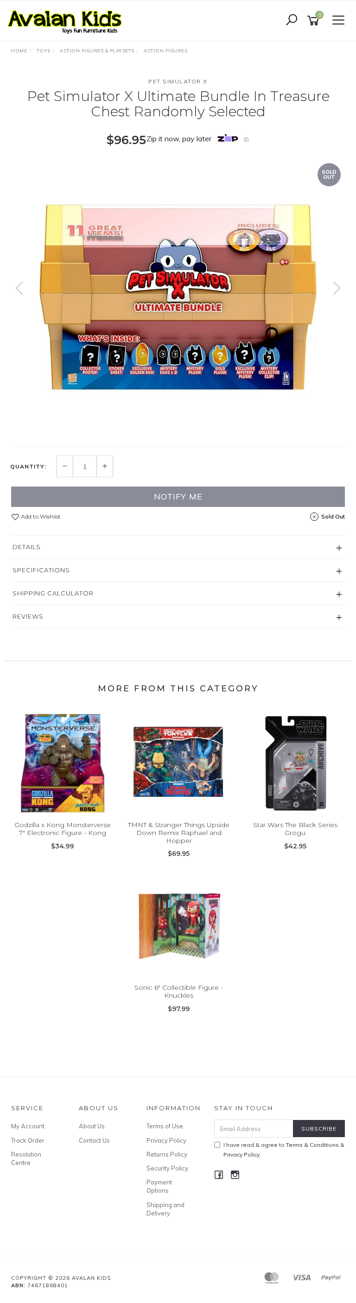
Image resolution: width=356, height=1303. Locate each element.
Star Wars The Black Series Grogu (295, 829)
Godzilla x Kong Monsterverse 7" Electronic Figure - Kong (62, 829)
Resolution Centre (26, 1158)
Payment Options (159, 1186)
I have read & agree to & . (283, 1149)
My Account (27, 1126)
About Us (92, 1126)
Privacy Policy (166, 1140)
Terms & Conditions (312, 1144)
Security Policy (167, 1168)
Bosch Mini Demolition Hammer (70, 1264)
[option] (178, 297)
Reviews (28, 616)
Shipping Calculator (53, 593)
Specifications (41, 570)
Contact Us (94, 1140)
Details (27, 546)
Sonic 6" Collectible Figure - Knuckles (178, 991)
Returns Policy (166, 1154)
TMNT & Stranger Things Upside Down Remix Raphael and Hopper (178, 833)
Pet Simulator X (178, 81)
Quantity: (28, 466)
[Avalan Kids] (67, 20)
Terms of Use (164, 1126)
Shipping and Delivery (165, 1209)
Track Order (27, 1140)
